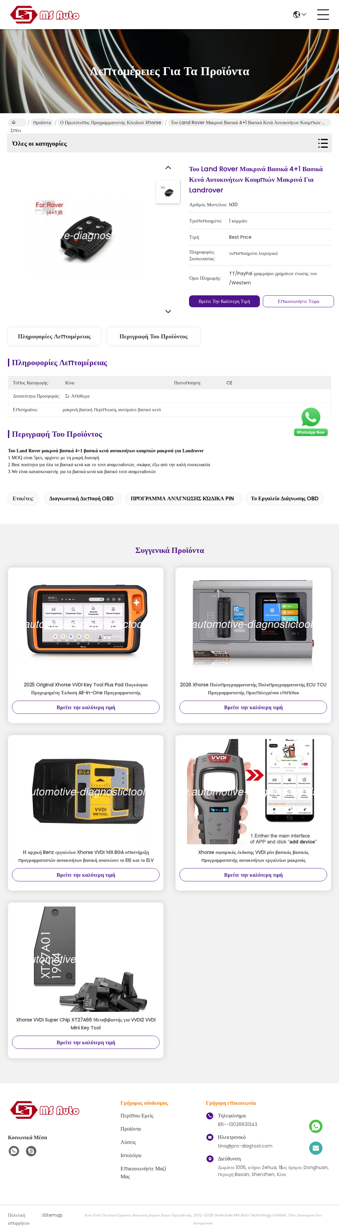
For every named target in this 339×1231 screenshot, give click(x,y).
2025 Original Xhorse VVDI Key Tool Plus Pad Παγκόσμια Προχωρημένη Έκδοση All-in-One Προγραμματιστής (86, 688)
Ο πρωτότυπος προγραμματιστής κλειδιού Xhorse (110, 122)
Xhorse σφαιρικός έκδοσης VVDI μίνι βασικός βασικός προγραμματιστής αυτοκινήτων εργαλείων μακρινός (253, 856)
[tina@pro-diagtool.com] (315, 1148)
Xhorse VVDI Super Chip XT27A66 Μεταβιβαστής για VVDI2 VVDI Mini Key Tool (86, 1023)
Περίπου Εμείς (137, 1115)
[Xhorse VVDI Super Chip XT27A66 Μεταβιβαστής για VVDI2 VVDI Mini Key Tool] (86, 959)
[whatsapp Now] (311, 435)
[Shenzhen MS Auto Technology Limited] (44, 15)
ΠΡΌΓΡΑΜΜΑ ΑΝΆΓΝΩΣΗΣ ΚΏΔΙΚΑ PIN (182, 498)
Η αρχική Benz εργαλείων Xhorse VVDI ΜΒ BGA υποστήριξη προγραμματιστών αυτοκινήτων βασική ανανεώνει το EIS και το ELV (86, 856)
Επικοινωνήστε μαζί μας (143, 1172)
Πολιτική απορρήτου (18, 1219)
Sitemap (53, 1215)
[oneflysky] (31, 1151)
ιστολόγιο (131, 1155)
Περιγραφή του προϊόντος (154, 336)
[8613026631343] (14, 1151)
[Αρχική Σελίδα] (44, 1118)
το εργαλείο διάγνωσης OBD (284, 498)
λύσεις (128, 1142)
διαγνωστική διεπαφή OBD (81, 498)
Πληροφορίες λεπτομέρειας (54, 336)
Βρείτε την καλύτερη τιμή (224, 301)
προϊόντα (42, 122)
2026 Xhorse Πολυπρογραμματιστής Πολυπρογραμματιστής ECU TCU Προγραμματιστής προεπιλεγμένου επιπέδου (253, 688)
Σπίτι (17, 122)
